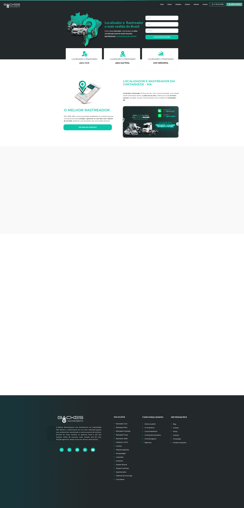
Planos (169, 4)
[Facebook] (77, 450)
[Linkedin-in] (85, 450)
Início (162, 4)
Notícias (196, 4)
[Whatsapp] (62, 450)
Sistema (187, 4)
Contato (205, 4)
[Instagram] (69, 450)
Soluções (178, 4)
